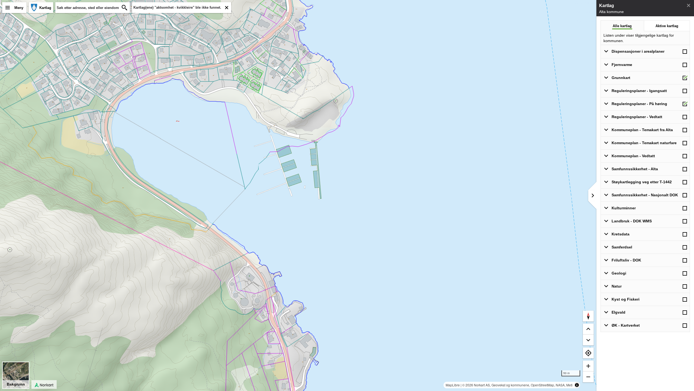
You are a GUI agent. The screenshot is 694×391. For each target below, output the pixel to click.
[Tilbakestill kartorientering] (588, 316)
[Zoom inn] (588, 366)
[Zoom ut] (588, 376)
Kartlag (45, 8)
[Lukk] (688, 5)
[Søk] (124, 7)
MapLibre (453, 385)
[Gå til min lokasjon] (588, 353)
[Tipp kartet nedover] (588, 329)
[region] (298, 195)
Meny (18, 8)
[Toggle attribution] (577, 385)
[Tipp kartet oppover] (588, 340)
